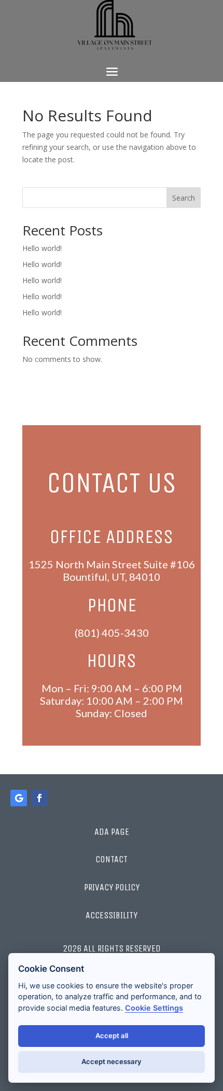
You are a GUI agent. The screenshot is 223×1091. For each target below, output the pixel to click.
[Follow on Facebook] (39, 798)
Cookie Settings (154, 1007)
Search (183, 198)
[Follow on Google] (18, 798)
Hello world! (42, 248)
